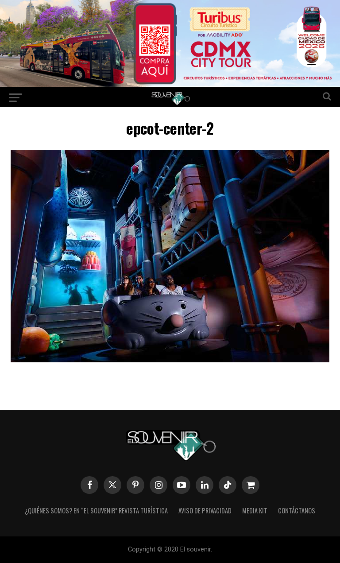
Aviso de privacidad (205, 510)
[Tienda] (250, 485)
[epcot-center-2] (170, 359)
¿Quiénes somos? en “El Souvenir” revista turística (96, 510)
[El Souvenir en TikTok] (227, 485)
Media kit (254, 510)
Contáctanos (296, 510)
